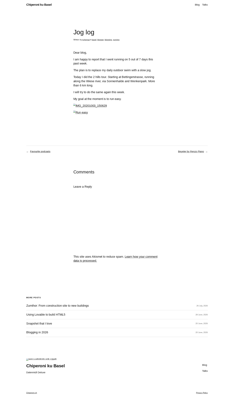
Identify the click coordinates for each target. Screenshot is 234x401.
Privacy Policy (202, 393)
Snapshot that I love (39, 323)
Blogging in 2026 (37, 332)
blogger (100, 40)
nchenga (86, 40)
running (116, 40)
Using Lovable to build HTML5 (45, 314)
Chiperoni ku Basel (39, 4)
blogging (108, 40)
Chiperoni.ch (31, 393)
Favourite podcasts (40, 151)
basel (94, 40)
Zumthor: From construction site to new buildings (57, 305)
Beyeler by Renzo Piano (191, 151)
